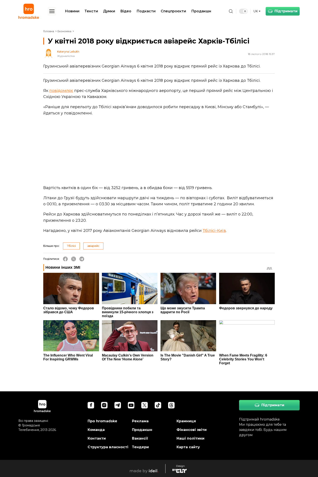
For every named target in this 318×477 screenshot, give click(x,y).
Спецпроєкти (173, 11)
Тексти (91, 11)
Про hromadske (102, 421)
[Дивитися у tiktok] (158, 405)
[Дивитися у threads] (171, 405)
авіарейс (93, 245)
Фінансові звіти (192, 430)
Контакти (97, 438)
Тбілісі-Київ (214, 230)
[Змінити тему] (243, 11)
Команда (96, 430)
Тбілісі (71, 245)
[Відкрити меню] (52, 11)
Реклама (140, 421)
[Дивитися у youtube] (131, 405)
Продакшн (201, 11)
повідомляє (61, 90)
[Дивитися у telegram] (117, 405)
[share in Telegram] (81, 259)
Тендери (140, 447)
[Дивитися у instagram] (104, 405)
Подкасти (146, 11)
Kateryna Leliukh (68, 51)
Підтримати (286, 11)
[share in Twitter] (73, 259)
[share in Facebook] (65, 259)
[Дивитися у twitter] (144, 405)
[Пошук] (230, 11)
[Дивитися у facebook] (91, 405)
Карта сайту (188, 447)
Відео (125, 11)
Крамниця (186, 421)
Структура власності (108, 447)
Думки (109, 11)
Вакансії (140, 438)
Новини (72, 11)
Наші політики (190, 438)
